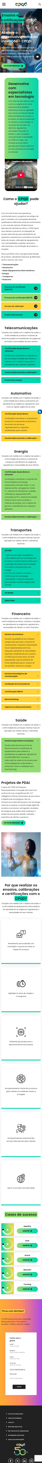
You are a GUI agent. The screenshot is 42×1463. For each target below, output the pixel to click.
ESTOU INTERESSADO (12, 823)
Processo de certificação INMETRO (15, 288)
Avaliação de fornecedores (17, 684)
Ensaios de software (14, 634)
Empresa (12, 1351)
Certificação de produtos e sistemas (17, 349)
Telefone (13, 1363)
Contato (11, 1422)
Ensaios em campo (13, 380)
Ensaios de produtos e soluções (19, 741)
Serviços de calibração (14, 306)
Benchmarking (11, 699)
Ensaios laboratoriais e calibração (21, 372)
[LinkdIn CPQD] (24, 1461)
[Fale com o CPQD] (37, 56)
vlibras (40, 412)
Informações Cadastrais (16, 1435)
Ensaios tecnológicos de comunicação (16, 674)
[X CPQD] (17, 1461)
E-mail (12, 1357)
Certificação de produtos (16, 414)
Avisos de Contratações (16, 1439)
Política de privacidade (15, 1414)
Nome (11, 1344)
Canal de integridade (15, 1418)
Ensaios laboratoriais (14, 315)
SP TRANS (9, 593)
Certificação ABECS (14, 691)
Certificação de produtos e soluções (17, 473)
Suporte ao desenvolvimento (18, 707)
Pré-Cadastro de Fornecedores (18, 1431)
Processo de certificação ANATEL (19, 297)
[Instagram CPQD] (31, 1461)
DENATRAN (10, 600)
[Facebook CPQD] (10, 1461)
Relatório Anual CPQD (15, 1427)
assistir (26, 1231)
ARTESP (8, 550)
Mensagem (13, 1374)
